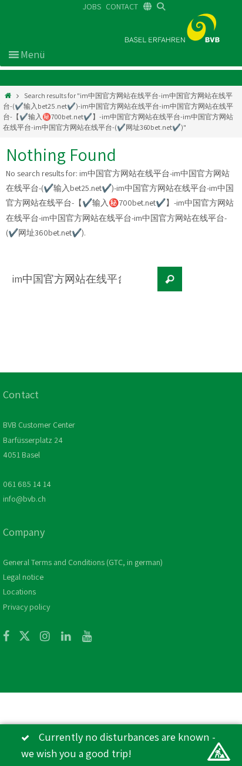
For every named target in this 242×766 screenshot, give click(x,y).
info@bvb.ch (24, 498)
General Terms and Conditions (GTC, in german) (83, 562)
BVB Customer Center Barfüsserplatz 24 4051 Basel (39, 439)
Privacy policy (26, 607)
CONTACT (122, 6)
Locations (19, 591)
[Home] (8, 95)
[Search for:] (79, 285)
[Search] (169, 279)
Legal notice (23, 577)
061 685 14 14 (27, 484)
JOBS (92, 6)
